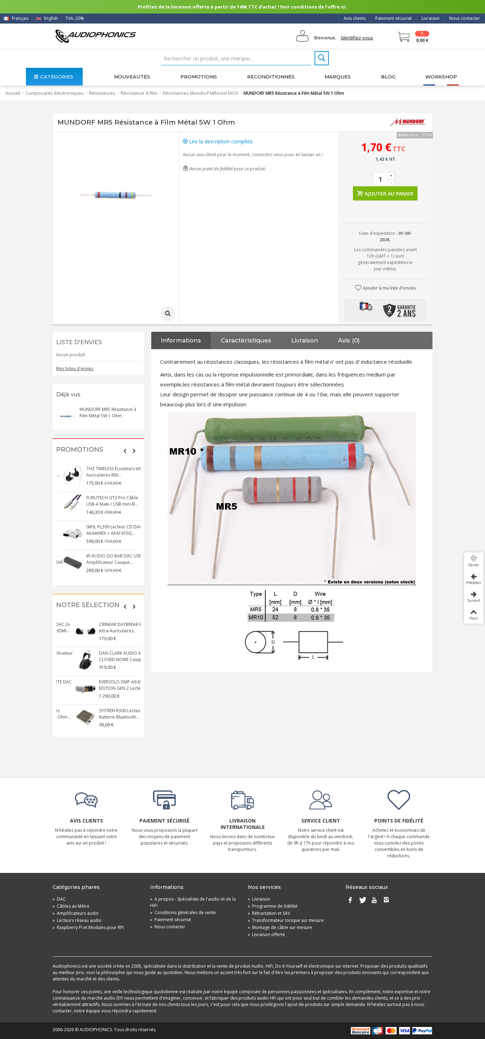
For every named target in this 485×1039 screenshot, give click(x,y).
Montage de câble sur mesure (280, 927)
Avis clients (355, 18)
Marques (338, 76)
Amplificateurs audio (76, 913)
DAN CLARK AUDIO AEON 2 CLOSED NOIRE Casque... (107, 656)
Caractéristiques (246, 340)
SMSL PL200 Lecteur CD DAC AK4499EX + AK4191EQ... (108, 530)
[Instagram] (386, 900)
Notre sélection (88, 605)
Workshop (441, 76)
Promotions (198, 76)
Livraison (430, 18)
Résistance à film (139, 93)
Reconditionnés (271, 76)
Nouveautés (132, 76)
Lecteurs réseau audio (77, 920)
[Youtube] (374, 900)
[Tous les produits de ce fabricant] (407, 122)
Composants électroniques (55, 93)
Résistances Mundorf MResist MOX (200, 93)
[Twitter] (362, 900)
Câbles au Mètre (71, 906)
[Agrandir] (167, 313)
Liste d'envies (79, 342)
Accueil (12, 93)
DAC (59, 899)
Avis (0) (349, 340)
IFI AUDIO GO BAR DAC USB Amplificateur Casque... (107, 559)
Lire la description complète (220, 141)
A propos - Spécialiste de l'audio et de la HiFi (193, 902)
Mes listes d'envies (74, 368)
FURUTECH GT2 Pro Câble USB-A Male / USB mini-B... (105, 501)
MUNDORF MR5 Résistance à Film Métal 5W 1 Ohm (108, 412)
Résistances (102, 93)
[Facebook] (350, 900)
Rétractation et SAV (269, 913)
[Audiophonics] (95, 36)
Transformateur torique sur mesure (286, 920)
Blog (388, 76)
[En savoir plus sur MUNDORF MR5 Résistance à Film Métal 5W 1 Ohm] (66, 416)
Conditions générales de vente (183, 912)
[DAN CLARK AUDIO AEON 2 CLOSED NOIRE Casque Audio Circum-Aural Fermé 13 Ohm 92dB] (66, 660)
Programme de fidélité (273, 906)
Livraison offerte (266, 934)
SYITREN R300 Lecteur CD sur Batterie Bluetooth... (108, 714)
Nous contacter (464, 18)
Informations (181, 340)
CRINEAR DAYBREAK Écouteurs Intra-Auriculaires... (110, 627)
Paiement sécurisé (393, 18)
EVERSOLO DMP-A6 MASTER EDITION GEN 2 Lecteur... (107, 685)
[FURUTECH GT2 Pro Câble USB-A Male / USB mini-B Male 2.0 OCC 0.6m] (66, 505)
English (50, 18)
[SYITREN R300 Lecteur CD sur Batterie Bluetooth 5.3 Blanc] (66, 717)
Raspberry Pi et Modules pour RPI (88, 927)
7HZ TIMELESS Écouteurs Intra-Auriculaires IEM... (110, 472)
